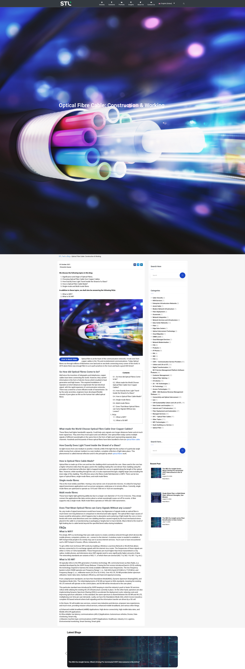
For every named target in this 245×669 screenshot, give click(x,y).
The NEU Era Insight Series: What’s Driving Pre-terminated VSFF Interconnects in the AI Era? (172, 471)
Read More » (166, 479)
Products (156, 348)
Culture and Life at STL (161, 364)
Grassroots (156, 314)
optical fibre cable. (133, 439)
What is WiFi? (119, 417)
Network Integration (159, 317)
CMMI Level (157, 337)
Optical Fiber (157, 428)
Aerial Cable (157, 306)
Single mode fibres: (122, 400)
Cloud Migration (158, 334)
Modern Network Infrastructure (163, 309)
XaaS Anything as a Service (162, 425)
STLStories (156, 381)
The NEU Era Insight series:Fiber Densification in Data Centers (173, 519)
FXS (154, 345)
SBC (154, 356)
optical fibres (117, 454)
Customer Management (161, 375)
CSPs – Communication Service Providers (167, 362)
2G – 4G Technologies (160, 384)
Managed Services (159, 414)
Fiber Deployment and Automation (164, 411)
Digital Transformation (160, 367)
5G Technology (158, 386)
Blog (68, 256)
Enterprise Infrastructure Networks (165, 303)
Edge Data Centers (159, 328)
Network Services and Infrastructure (165, 320)
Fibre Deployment (159, 312)
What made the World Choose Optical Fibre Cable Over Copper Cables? (126, 384)
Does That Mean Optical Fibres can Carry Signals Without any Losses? (126, 408)
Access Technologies (160, 389)
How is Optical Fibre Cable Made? (127, 396)
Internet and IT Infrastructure (163, 408)
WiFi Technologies (159, 422)
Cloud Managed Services (161, 339)
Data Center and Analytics (161, 405)
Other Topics (157, 419)
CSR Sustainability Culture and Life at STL (167, 403)
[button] (102, 4)
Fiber (154, 326)
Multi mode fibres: (121, 403)
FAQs (113, 415)
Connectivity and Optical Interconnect (165, 397)
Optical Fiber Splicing (160, 378)
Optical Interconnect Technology (164, 331)
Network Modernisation (161, 342)
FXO (154, 359)
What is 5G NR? (120, 420)
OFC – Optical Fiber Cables (162, 417)
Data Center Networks (160, 323)
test (154, 400)
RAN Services (157, 301)
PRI (154, 353)
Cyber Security (158, 298)
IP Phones (156, 351)
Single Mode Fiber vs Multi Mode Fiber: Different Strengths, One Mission (173, 495)
